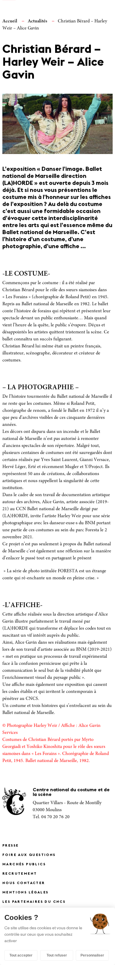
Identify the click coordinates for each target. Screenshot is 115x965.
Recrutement (19, 873)
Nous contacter (23, 883)
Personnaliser (92, 955)
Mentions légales (25, 892)
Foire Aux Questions (29, 855)
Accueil (9, 21)
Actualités (37, 21)
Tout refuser (57, 955)
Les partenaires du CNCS (33, 902)
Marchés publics (24, 864)
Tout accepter (20, 955)
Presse (10, 845)
